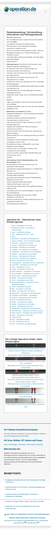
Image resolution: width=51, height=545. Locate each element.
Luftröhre (30, 351)
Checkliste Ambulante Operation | (35, 433)
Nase (13, 236)
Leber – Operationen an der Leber (22, 280)
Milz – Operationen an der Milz (21, 289)
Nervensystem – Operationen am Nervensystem (27, 311)
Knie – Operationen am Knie (21, 319)
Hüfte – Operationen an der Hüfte (22, 315)
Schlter (8, 361)
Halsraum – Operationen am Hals (22, 243)
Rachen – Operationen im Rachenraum (24, 245)
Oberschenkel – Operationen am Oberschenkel (27, 313)
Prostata (35, 379)
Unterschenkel (16, 317)
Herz (21, 363)
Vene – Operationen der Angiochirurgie (24, 324)
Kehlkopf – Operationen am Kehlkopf (23, 247)
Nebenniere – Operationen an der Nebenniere (26, 293)
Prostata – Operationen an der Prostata (24, 297)
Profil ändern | (22, 444)
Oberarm (14, 361)
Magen (31, 375)
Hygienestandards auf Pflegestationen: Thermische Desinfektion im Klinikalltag (21, 495)
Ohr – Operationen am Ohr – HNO (23, 234)
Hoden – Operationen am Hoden (22, 302)
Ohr (25, 348)
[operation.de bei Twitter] (38, 523)
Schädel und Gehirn (12, 348)
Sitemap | (12, 518)
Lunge (43, 361)
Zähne (42, 348)
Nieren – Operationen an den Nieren (23, 291)
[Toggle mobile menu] (45, 11)
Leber (36, 375)
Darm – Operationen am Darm (21, 286)
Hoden (18, 382)
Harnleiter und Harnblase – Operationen (24, 295)
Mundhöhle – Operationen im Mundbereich (25, 238)
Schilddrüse (38, 351)
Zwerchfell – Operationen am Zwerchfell (24, 265)
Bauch (26, 375)
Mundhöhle (35, 348)
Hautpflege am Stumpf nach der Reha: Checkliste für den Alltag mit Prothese (25, 481)
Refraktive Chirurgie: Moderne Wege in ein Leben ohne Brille (24, 501)
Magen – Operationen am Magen (22, 278)
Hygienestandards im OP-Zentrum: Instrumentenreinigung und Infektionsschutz (25, 488)
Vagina (23, 382)
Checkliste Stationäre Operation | (14, 433)
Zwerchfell (27, 363)
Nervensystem (12, 355)
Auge (21, 348)
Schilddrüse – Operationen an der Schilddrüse (26, 252)
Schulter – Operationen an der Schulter (24, 254)
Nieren (37, 377)
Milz (32, 377)
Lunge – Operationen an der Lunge (23, 269)
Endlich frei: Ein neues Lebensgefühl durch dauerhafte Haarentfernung (22, 507)
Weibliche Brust (34, 361)
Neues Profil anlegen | (11, 444)
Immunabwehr (40, 355)
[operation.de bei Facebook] (25, 523)
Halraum (11, 351)
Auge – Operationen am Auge (21, 232)
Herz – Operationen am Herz (21, 267)
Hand (21, 375)
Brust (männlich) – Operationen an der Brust (26, 271)
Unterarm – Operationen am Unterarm (24, 258)
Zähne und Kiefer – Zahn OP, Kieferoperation (26, 241)
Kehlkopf (23, 351)
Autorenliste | (31, 444)
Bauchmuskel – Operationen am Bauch (24, 276)
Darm (28, 377)
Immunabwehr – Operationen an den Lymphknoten (28, 263)
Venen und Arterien (24, 355)
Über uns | (14, 514)
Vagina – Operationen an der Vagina (23, 304)
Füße (18, 404)
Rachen (17, 351)
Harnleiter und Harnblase (24, 379)
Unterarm (15, 375)
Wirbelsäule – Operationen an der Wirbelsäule (26, 308)
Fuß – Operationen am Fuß (20, 321)
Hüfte (33, 382)
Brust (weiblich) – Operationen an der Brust (25, 273)
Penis (41, 379)
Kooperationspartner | (42, 514)
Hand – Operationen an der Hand (22, 260)
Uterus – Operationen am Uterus (22, 306)
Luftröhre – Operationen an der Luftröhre (25, 249)
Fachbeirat (39, 444)
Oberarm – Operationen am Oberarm (24, 256)
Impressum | (34, 518)
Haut (33, 355)
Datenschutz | (25, 518)
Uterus (28, 382)
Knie (8, 394)
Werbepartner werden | (26, 514)
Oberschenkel (15, 394)
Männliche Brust (23, 361)
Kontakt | (42, 518)
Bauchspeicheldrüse (18, 377)
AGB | (18, 518)
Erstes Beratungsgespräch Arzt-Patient (16, 436)
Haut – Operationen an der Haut (22, 225)
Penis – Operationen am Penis (21, 300)
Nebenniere (11, 379)
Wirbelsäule (25, 353)
